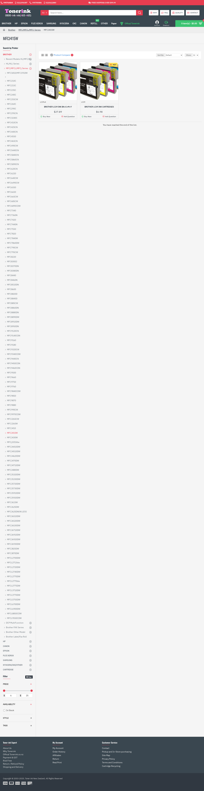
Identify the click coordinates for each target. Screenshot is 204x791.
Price (6, 684)
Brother (11, 30)
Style (6, 718)
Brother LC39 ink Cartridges (99, 107)
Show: (188, 55)
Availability (9, 704)
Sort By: (161, 55)
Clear (30, 677)
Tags (5, 725)
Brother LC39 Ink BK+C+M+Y (58, 107)
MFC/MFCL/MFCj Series (30, 30)
